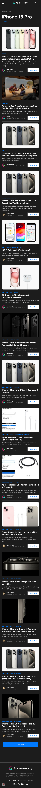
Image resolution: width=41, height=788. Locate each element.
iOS (7, 247)
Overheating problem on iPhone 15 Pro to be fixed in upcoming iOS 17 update (19, 154)
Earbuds (16, 434)
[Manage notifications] (3, 784)
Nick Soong (9, 69)
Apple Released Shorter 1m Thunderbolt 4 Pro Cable (20, 486)
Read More (33, 70)
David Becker (10, 164)
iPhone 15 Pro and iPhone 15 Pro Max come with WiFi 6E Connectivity (19, 677)
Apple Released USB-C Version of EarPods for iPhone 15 (17, 438)
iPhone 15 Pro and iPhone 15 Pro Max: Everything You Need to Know (19, 202)
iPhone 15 (13, 198)
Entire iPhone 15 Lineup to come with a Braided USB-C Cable (19, 533)
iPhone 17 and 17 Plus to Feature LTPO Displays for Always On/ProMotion (19, 57)
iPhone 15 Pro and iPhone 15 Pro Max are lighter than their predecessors (19, 630)
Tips (9, 780)
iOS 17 (9, 247)
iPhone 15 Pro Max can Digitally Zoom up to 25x (19, 582)
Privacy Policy (22, 780)
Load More (20, 744)
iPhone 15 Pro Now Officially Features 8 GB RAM (20, 391)
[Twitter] (19, 784)
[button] (3, 3)
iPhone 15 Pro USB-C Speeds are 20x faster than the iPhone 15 (19, 725)
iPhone (4, 54)
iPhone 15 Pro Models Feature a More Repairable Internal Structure (19, 344)
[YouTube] (27, 784)
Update (19, 247)
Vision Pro (5, 103)
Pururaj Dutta (10, 213)
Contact (14, 780)
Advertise (30, 780)
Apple (3, 150)
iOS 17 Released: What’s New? (16, 250)
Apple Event (9, 292)
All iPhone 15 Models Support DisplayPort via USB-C (15, 296)
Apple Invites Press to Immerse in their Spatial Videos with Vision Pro (19, 107)
